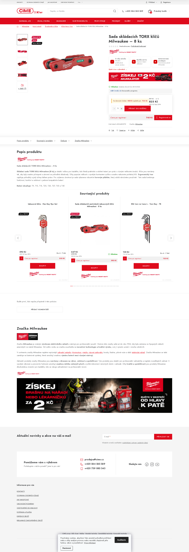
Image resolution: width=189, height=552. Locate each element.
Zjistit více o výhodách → (118, 69)
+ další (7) (22, 88)
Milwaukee (139, 124)
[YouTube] (157, 464)
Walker (82, 534)
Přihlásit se (163, 437)
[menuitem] (26, 21)
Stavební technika (91, 534)
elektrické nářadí (138, 352)
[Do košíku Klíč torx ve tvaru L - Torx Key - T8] (146, 266)
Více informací (90, 543)
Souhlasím (121, 540)
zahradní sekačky (64, 352)
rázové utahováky (95, 352)
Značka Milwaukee (82, 140)
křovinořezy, (77, 352)
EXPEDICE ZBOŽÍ (23, 516)
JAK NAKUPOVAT (52, 2)
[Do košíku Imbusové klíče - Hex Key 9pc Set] (42, 266)
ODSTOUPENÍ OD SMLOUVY (27, 508)
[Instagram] (152, 464)
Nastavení (66, 548)
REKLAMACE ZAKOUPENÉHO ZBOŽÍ (30, 520)
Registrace (166, 2)
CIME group (66, 534)
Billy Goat (75, 534)
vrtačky (85, 352)
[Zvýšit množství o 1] (121, 109)
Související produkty (45, 140)
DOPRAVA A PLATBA (24, 512)
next (170, 238)
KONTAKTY (20, 2)
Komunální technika (120, 534)
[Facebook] (147, 464)
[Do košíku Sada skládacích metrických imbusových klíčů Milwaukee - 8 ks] (94, 268)
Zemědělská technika (105, 534)
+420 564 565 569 (134, 11)
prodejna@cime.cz (94, 459)
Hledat (115, 11)
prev (18, 238)
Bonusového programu (129, 91)
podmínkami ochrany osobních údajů (135, 443)
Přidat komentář (40, 309)
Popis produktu (23, 140)
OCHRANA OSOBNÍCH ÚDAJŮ (35, 2)
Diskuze (64, 140)
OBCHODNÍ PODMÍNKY (67, 2)
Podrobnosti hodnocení (138, 46)
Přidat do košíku (137, 108)
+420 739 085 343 (95, 468)
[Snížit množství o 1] (114, 109)
